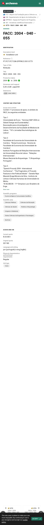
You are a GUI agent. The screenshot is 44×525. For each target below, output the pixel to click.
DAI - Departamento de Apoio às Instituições (21, 17)
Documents (8, 11)
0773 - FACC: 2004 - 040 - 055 (16, 25)
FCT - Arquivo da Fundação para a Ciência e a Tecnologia (21, 15)
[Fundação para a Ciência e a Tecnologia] (10, 4)
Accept (35, 519)
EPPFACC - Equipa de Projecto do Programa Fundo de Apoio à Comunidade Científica (20, 20)
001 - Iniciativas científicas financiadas (19, 23)
